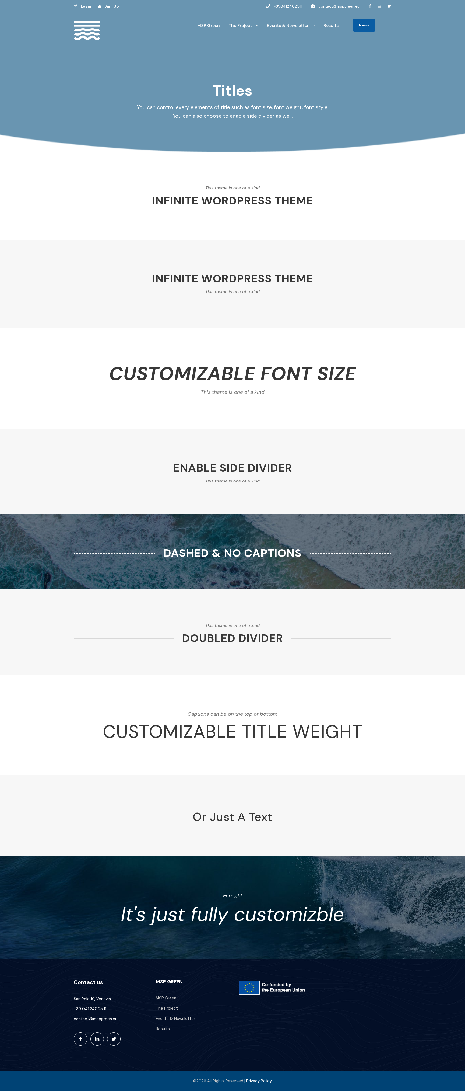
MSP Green (208, 25)
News (364, 25)
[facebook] (370, 6)
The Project (240, 25)
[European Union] (273, 987)
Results (331, 25)
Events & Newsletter (288, 25)
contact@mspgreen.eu (339, 6)
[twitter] (389, 6)
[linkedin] (379, 6)
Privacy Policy (259, 1081)
